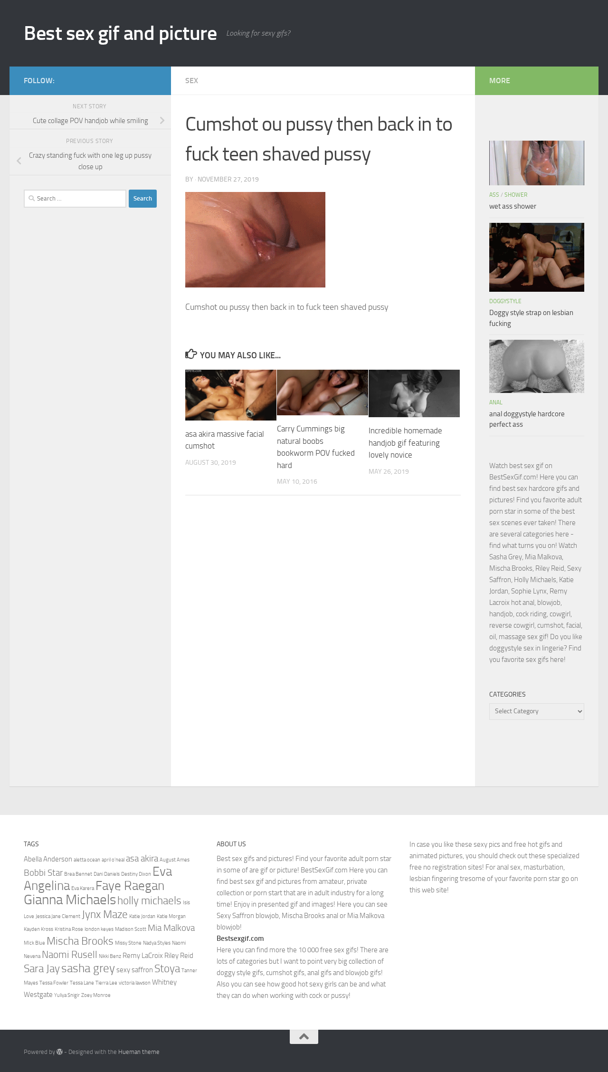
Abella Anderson (48, 859)
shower (515, 194)
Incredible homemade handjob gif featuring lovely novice (405, 442)
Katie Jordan (142, 916)
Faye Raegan (129, 885)
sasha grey (88, 968)
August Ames (175, 860)
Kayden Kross (38, 929)
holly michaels (149, 900)
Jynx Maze (105, 914)
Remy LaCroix (143, 955)
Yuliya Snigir (67, 995)
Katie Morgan (171, 916)
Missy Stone (128, 943)
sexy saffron (134, 970)
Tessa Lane (82, 983)
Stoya (167, 968)
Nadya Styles (157, 943)
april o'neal (113, 860)
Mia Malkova (171, 928)
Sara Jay (42, 968)
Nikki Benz (110, 956)
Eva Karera (82, 888)
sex (191, 80)
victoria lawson (135, 983)
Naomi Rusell (69, 954)
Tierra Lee (106, 983)
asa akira (142, 858)
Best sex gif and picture (120, 33)
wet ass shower (512, 206)
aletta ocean (87, 860)
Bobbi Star (43, 873)
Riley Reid (178, 955)
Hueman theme (139, 1051)
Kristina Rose (69, 929)
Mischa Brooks (80, 941)
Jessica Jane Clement (58, 916)
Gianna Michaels (70, 899)
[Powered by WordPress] (60, 1052)
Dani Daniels (107, 874)
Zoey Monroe (96, 995)
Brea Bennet (78, 874)
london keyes (99, 929)
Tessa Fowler (53, 983)
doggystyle (505, 301)
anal (496, 402)
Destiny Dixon (136, 874)
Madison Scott (130, 929)
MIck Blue (34, 943)
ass (494, 194)
